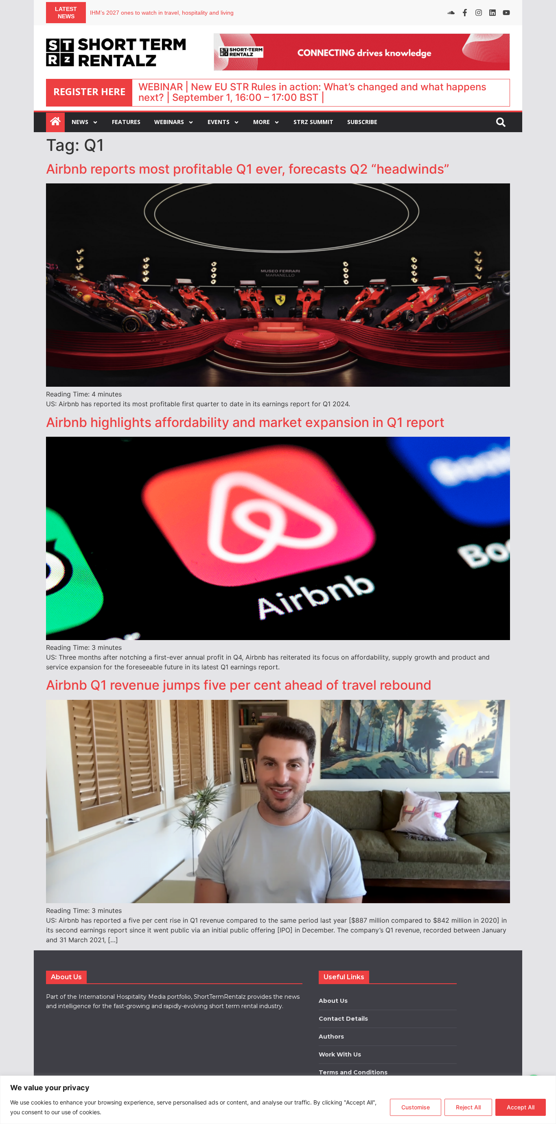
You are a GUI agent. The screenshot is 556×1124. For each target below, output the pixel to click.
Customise (415, 1107)
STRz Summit (313, 122)
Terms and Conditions (353, 1072)
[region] (278, 1100)
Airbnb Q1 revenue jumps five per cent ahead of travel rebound (238, 685)
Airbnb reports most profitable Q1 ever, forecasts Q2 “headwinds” (247, 169)
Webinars (169, 122)
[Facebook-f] (464, 12)
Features (126, 122)
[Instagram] (478, 12)
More (261, 122)
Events (219, 122)
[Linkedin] (492, 12)
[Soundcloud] (451, 12)
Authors (331, 1036)
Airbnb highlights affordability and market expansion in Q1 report (245, 422)
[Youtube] (506, 12)
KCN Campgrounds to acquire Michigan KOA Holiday (158, 12)
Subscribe (362, 122)
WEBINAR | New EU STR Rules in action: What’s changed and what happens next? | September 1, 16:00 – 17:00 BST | (312, 92)
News (80, 122)
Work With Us (340, 1054)
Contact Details (343, 1018)
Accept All (520, 1107)
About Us (333, 1000)
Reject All (468, 1107)
